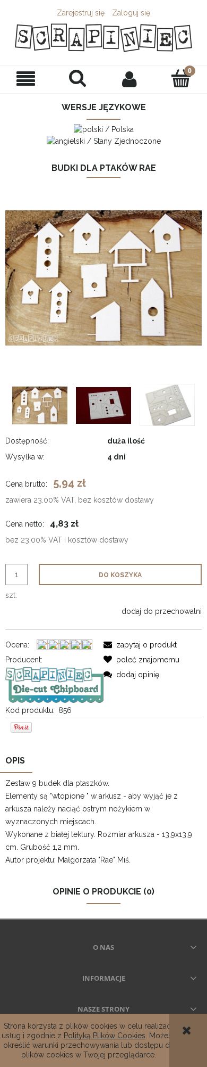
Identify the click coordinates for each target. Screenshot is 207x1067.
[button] (26, 79)
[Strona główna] (103, 37)
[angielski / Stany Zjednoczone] (104, 140)
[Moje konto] (130, 78)
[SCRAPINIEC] (54, 684)
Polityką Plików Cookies (104, 1035)
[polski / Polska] (104, 129)
